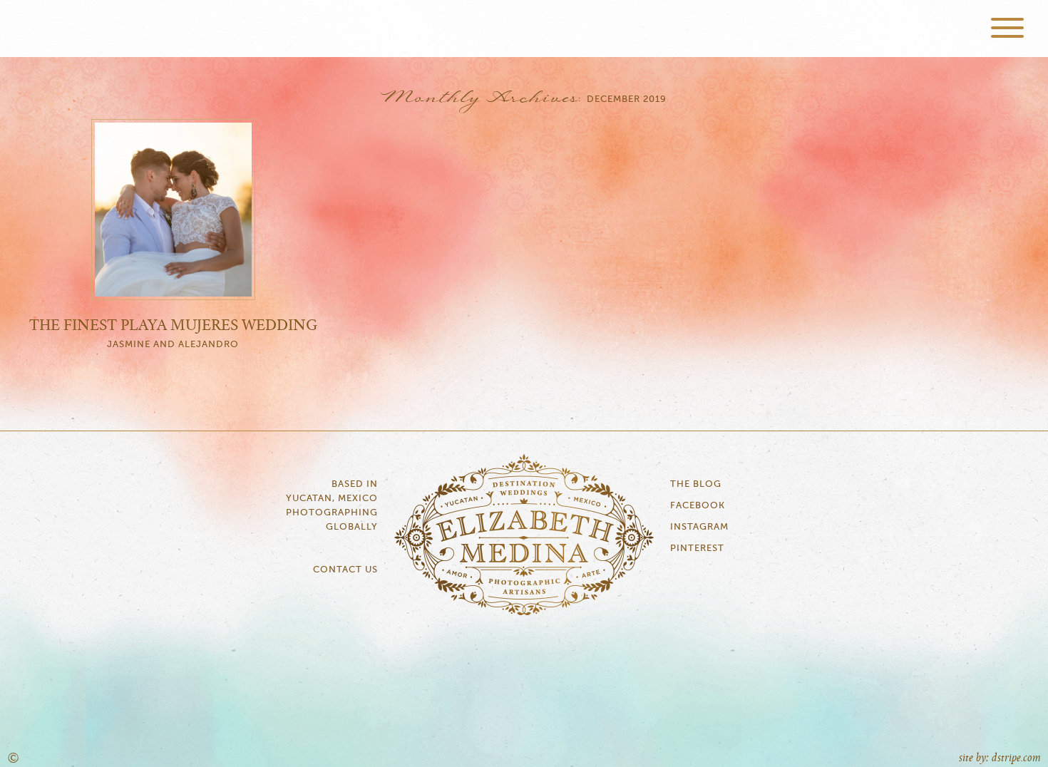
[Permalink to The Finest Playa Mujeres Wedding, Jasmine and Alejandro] (173, 296)
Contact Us (345, 570)
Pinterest (697, 548)
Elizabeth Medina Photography (524, 28)
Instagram (699, 527)
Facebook (697, 505)
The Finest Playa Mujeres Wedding (173, 326)
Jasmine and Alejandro (173, 344)
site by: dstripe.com (1000, 758)
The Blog (695, 484)
